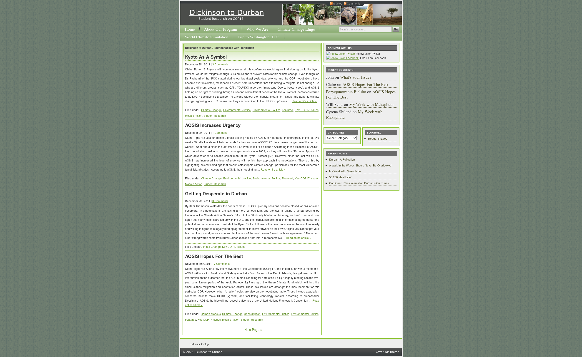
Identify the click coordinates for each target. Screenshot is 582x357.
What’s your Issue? (355, 77)
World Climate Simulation (206, 37)
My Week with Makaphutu (371, 104)
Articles (337, 3)
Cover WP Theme (387, 352)
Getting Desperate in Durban (216, 193)
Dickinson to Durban (226, 12)
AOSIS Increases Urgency (213, 125)
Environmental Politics (266, 110)
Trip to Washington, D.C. (259, 37)
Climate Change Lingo (296, 29)
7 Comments (222, 263)
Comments (353, 3)
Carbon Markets (211, 314)
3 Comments (220, 64)
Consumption (252, 314)
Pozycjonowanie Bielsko (346, 91)
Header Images (377, 138)
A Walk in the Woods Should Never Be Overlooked (360, 165)
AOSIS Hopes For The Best (214, 256)
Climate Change (211, 110)
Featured (287, 110)
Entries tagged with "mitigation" (234, 48)
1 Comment (219, 132)
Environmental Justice (237, 110)
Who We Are (257, 29)
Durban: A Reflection (342, 159)
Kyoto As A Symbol (206, 56)
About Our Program (220, 29)
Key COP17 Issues (307, 110)
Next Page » (253, 329)
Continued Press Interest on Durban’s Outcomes (359, 183)
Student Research (215, 115)
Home (190, 29)
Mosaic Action (193, 115)
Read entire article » (304, 101)
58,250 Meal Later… (341, 177)
